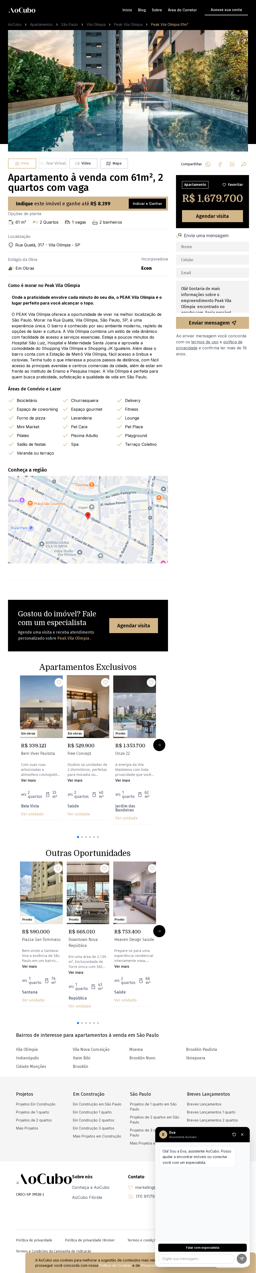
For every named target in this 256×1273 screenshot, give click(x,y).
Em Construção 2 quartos (93, 1120)
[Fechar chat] (242, 1134)
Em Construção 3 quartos (93, 1128)
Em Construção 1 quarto (92, 1112)
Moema (136, 1049)
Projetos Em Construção (36, 1104)
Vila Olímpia (96, 24)
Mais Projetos (27, 1128)
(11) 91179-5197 (151, 1196)
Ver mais (28, 780)
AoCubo (15, 24)
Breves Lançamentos (204, 1104)
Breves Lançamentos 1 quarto (211, 1112)
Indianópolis (27, 1058)
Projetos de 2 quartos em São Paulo (154, 1119)
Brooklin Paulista (201, 1049)
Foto (25, 163)
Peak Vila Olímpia (128, 24)
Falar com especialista (202, 1247)
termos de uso (204, 341)
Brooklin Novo (142, 1058)
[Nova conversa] (234, 1134)
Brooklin (80, 1066)
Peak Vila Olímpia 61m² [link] (169, 24)
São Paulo (69, 24)
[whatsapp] (208, 164)
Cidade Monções (31, 1066)
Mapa (117, 163)
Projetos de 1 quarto (32, 1112)
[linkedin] (232, 164)
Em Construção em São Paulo (97, 1104)
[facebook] (220, 164)
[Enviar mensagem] (242, 1259)
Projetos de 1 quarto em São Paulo (153, 1106)
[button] (78, 837)
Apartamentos (41, 24)
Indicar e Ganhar (147, 203)
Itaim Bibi (81, 1058)
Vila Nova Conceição (91, 1049)
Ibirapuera (195, 1058)
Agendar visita (133, 626)
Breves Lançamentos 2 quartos (212, 1120)
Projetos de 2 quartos (34, 1120)
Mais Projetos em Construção (97, 1136)
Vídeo (86, 163)
